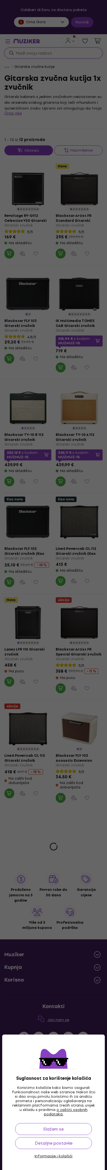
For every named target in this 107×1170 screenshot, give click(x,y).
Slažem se (53, 1129)
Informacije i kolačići (53, 1156)
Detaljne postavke (53, 1143)
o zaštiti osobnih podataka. (66, 1112)
